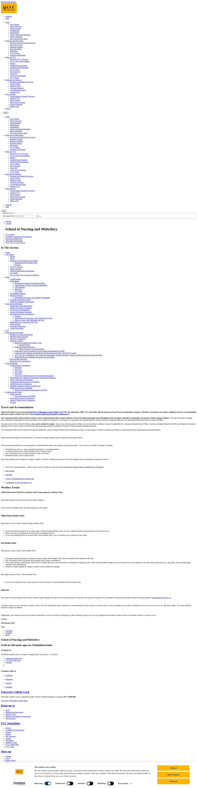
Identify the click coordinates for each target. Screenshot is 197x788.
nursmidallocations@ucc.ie (161, 598)
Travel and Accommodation (20, 310)
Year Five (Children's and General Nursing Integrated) (34, 376)
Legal (7, 758)
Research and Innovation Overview (23, 43)
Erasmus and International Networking (24, 261)
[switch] (70, 783)
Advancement (10, 718)
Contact (8, 732)
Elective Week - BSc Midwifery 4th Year (29, 320)
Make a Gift (14, 107)
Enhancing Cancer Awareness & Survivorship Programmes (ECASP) (40, 351)
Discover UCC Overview (19, 59)
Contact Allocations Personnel (21, 312)
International (14, 33)
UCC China (14, 78)
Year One (18, 367)
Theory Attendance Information (21, 380)
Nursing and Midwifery (13, 239)
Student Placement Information (21, 306)
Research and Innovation (14, 333)
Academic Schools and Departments (18, 237)
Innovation (14, 51)
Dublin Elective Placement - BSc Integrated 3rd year (33, 318)
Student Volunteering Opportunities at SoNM (31, 390)
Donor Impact (15, 100)
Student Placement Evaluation (21, 308)
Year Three (19, 372)
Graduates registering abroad (20, 300)
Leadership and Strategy (18, 66)
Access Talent (15, 84)
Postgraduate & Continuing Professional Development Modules (33, 378)
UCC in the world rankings (20, 61)
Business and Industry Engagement (18, 716)
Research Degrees (16, 296)
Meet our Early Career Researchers (31, 349)
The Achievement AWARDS (25, 396)
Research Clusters (16, 341)
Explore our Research (18, 55)
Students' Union (11, 743)
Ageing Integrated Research (25, 347)
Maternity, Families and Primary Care (28, 343)
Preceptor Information (18, 326)
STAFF (8, 728)
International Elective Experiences (22, 314)
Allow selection (173, 775)
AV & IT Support (16, 267)
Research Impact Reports (19, 337)
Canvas (8, 738)
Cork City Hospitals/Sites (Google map (19, 479)
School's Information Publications (22, 271)
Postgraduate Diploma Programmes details (30, 283)
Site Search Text (9, 216)
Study (7, 277)
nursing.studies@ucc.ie (13, 658)
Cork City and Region (18, 76)
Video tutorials (15, 324)
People (12, 257)
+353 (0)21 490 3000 (8, 701)
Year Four (18, 374)
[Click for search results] (40, 216)
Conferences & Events (13, 392)
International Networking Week (26, 263)
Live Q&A (18, 291)
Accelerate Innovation (18, 90)
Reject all (173, 781)
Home (7, 252)
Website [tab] (8, 221)
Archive (13, 402)
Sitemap (8, 756)
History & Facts (15, 269)
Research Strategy (16, 47)
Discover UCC (10, 714)
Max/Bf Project (24, 345)
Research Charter (16, 45)
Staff (7, 19)
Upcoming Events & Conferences (22, 398)
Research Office (16, 49)
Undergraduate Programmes (20, 365)
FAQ (7, 330)
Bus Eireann (9, 471)
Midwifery (18, 289)
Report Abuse (10, 760)
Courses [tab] (8, 223)
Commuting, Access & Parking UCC (18, 483)
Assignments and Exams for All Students (24, 382)
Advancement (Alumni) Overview (22, 96)
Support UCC (15, 92)
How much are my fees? (19, 39)
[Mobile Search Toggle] (2, 113)
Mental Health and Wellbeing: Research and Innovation (34, 357)
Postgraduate (14, 31)
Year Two (18, 370)
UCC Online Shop (12, 745)
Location (8, 662)
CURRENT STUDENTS (14, 730)
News (12, 259)
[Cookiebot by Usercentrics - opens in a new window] (19, 783)
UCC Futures (15, 53)
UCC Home (9, 235)
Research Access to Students (20, 361)
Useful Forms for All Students (21, 384)
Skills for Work (15, 86)
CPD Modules (20, 287)
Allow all (173, 768)
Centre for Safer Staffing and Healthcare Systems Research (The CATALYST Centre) (45, 353)
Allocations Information (14, 241)
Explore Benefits (16, 105)
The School (9, 255)
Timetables (9, 740)
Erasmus (18, 265)
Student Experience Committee (21, 388)
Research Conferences (18, 339)
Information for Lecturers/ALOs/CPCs (24, 322)
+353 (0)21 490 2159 (13, 660)
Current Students (11, 363)
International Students (18, 294)
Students (8, 16)
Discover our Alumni (17, 102)
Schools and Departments (19, 68)
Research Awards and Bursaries (21, 335)
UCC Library (15, 70)
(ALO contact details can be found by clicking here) (49, 414)
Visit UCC (14, 74)
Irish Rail (8, 475)
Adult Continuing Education (20, 35)
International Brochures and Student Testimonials (32, 298)
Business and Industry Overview (22, 82)
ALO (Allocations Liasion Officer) (47, 412)
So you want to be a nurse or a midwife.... (25, 275)
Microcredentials (16, 37)
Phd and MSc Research (18, 359)
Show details (123, 783)
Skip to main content (8, 2)
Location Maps (22, 701)
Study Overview (16, 26)
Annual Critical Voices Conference (22, 400)
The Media (14, 273)
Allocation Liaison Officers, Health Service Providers (84, 467)
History (12, 63)
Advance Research (17, 88)
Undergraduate (15, 29)
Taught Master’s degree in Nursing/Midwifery (31, 285)
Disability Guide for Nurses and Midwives (25, 386)
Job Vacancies (15, 72)
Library (8, 734)
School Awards (15, 394)
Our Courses (14, 24)
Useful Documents (16, 328)
